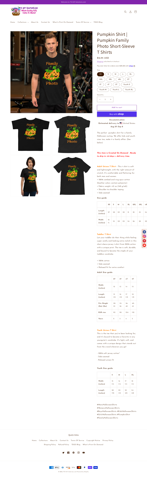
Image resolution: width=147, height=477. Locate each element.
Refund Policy (63, 445)
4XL (119, 79)
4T (108, 84)
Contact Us (64, 440)
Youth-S (126, 84)
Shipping (100, 61)
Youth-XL (129, 90)
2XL (101, 79)
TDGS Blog (76, 445)
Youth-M (103, 90)
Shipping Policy (50, 445)
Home (34, 440)
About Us (53, 440)
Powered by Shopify (83, 471)
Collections (43, 440)
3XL (110, 79)
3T (100, 84)
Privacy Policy (108, 440)
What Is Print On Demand (93, 445)
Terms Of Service (77, 440)
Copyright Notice (93, 440)
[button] (23, 22)
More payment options (117, 119)
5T (116, 84)
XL (131, 74)
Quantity (100, 95)
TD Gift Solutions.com (70, 471)
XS (100, 74)
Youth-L (116, 90)
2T (128, 79)
